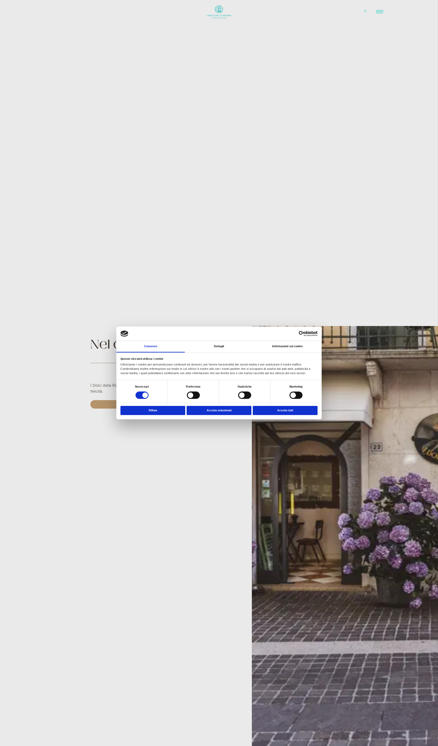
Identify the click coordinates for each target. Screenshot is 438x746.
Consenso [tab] (150, 346)
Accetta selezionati (219, 410)
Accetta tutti (285, 410)
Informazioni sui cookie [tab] (287, 346)
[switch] (193, 395)
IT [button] (365, 11)
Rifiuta (153, 410)
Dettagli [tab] (219, 346)
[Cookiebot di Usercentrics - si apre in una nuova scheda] (298, 333)
